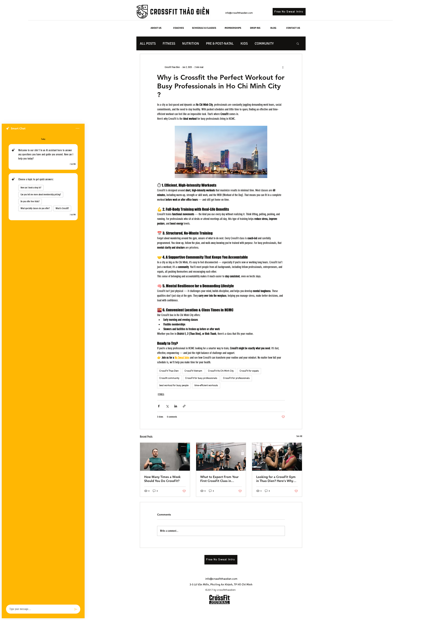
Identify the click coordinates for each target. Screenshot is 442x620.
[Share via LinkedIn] (175, 406)
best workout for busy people (174, 385)
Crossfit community (169, 378)
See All (299, 436)
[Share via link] (184, 406)
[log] (43, 367)
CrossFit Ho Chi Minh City (221, 371)
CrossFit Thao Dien (169, 371)
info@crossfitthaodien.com (239, 13)
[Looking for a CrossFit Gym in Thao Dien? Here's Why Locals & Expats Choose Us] (277, 457)
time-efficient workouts (206, 385)
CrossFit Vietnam (193, 371)
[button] (297, 43)
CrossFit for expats (249, 371)
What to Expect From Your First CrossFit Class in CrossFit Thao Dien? (219, 479)
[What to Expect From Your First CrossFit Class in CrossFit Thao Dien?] (221, 457)
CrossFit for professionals (236, 378)
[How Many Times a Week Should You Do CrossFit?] (165, 457)
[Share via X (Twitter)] (167, 406)
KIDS (244, 43)
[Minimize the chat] (77, 128)
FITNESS (169, 43)
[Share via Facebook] (158, 406)
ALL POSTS (148, 43)
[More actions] (283, 67)
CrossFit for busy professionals (201, 378)
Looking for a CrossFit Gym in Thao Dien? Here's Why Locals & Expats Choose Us (276, 479)
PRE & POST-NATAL (220, 43)
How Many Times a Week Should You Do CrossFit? (162, 479)
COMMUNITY (264, 43)
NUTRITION (190, 43)
